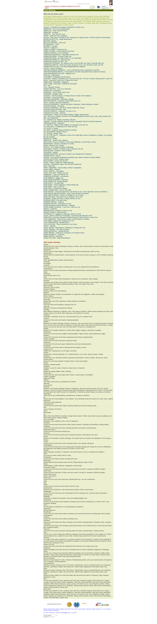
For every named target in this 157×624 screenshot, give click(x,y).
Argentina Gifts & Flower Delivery (68, 3)
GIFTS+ (78, 6)
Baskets (70, 6)
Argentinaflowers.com (57, 603)
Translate (52, 616)
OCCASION (54, 6)
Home (47, 6)
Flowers (63, 6)
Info (47, 8)
